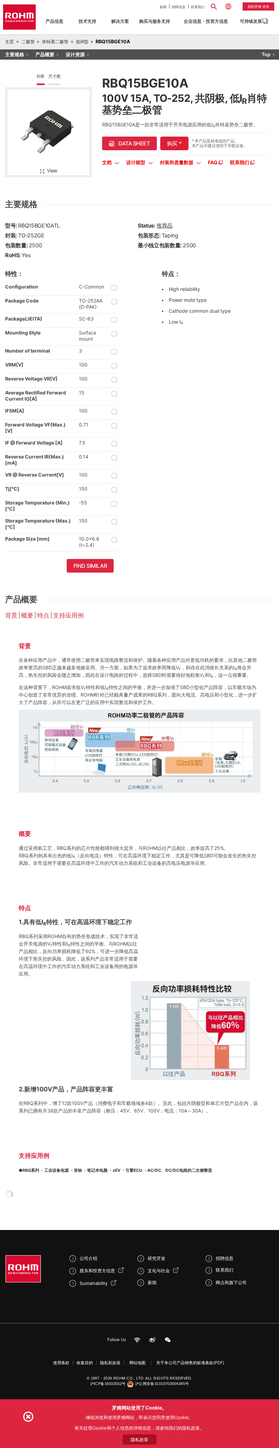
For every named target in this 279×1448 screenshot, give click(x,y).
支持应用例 (68, 615)
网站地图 (137, 1362)
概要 (27, 615)
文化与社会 (159, 1270)
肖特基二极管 (55, 41)
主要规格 (14, 54)
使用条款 (61, 1362)
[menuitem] (251, 21)
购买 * (174, 143)
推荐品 (165, 225)
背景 (11, 615)
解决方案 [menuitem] (120, 21)
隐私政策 (139, 1439)
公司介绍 (88, 1258)
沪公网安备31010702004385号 (162, 1384)
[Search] (214, 5)
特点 (43, 615)
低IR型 (82, 41)
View (52, 170)
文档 (107, 162)
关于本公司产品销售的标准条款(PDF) (190, 1362)
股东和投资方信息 (97, 1270)
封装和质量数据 (177, 162)
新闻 (163, 7)
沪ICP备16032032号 (108, 1384)
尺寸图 (54, 76)
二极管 (28, 41)
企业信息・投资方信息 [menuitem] (206, 21)
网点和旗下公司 (231, 1282)
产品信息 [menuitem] (54, 21)
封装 (41, 76)
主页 (9, 41)
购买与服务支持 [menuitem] (154, 21)
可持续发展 (251, 21)
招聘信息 (178, 7)
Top (266, 54)
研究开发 (156, 1258)
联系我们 (197, 7)
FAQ (213, 162)
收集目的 (85, 1362)
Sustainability (94, 1283)
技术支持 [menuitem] (87, 21)
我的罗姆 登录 (258, 6)
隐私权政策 (110, 1362)
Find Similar (90, 565)
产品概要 (44, 54)
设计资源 (75, 54)
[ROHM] (19, 17)
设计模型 (136, 162)
